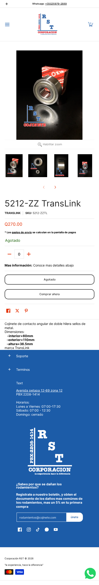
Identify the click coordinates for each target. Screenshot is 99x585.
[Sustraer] (9, 254)
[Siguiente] (55, 187)
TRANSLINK (12, 213)
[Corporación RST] (47, 24)
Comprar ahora (49, 294)
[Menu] (7, 24)
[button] (90, 24)
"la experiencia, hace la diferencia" (24, 564)
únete (74, 517)
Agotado (49, 279)
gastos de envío (22, 232)
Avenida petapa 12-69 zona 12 (39, 390)
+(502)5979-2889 (56, 3)
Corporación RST (14, 558)
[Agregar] (29, 254)
